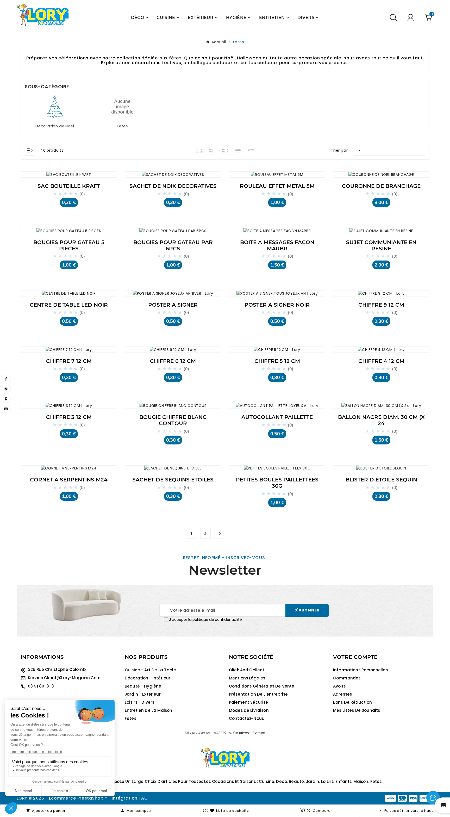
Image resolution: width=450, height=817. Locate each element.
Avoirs (339, 686)
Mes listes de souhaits (356, 710)
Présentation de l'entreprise (258, 694)
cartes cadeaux (259, 63)
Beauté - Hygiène (143, 686)
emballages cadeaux (208, 63)
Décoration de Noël (54, 126)
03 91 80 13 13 (41, 686)
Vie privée (241, 733)
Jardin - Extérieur (143, 694)
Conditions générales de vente (261, 686)
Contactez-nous (246, 718)
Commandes (346, 678)
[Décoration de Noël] (54, 106)
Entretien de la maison (148, 710)
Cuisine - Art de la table (150, 670)
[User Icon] (411, 17)
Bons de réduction (352, 702)
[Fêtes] (122, 106)
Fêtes (122, 126)
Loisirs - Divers (139, 702)
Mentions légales (247, 678)
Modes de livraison (249, 710)
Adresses (342, 694)
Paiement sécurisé (248, 702)
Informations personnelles (360, 670)
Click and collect (247, 670)
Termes (259, 733)
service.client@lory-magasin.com (64, 677)
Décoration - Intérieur (147, 678)
